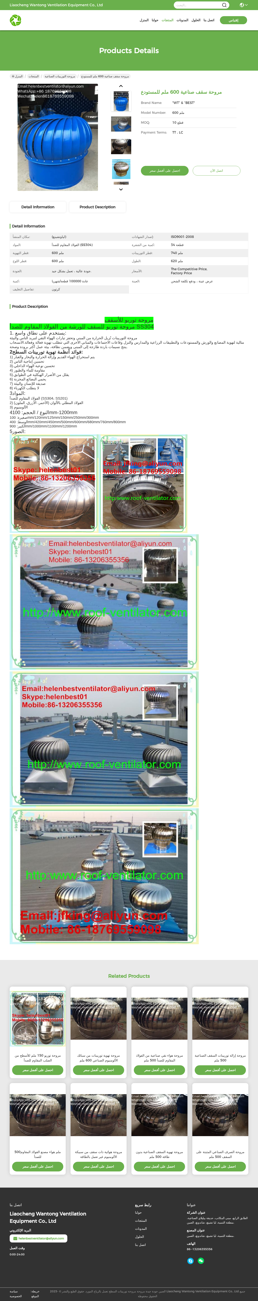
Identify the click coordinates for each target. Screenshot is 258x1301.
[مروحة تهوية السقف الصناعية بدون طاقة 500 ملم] (159, 1115)
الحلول (195, 20)
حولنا (155, 20)
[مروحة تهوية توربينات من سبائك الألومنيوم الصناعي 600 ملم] (99, 1019)
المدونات (182, 20)
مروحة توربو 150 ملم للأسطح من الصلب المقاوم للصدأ (38, 1058)
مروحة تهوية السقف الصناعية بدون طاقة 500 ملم (159, 1154)
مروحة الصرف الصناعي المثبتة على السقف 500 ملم (220, 1154)
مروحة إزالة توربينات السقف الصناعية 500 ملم (220, 1058)
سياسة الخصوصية (16, 1293)
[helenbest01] (190, 1261)
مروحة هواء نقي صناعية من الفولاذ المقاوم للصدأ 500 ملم (159, 1058)
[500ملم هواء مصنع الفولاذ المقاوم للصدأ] (38, 1115)
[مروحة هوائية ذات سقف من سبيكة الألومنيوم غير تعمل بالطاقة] (99, 1115)
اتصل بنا (209, 20)
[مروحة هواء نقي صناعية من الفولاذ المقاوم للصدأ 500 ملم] (159, 1019)
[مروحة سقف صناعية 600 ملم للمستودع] (58, 137)
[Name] (224, 5)
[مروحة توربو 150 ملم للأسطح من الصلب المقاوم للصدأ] (38, 1019)
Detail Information (37, 207)
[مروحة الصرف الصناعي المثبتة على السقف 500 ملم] (220, 1115)
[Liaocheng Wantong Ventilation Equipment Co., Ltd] (32, 20)
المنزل (144, 20)
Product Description (97, 207)
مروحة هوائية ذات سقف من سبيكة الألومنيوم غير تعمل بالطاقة (98, 1154)
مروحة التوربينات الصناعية (60, 76)
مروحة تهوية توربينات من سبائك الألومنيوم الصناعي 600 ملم (98, 1058)
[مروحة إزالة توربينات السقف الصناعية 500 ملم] (220, 1019)
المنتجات (167, 20)
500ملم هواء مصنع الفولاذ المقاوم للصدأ (38, 1154)
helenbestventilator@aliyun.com (41, 1238)
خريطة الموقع (35, 1293)
